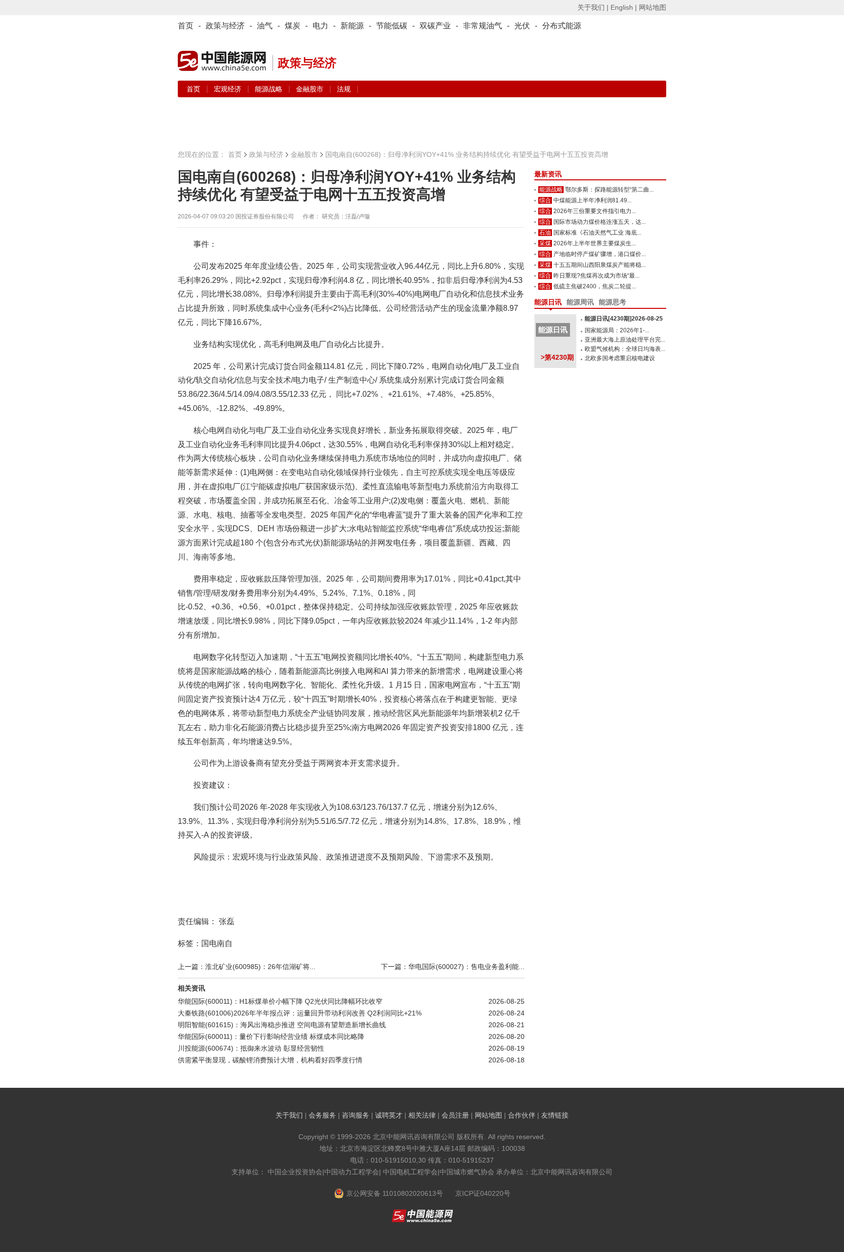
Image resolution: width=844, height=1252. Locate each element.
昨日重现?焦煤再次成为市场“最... (596, 275)
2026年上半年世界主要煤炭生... (594, 243)
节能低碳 (391, 26)
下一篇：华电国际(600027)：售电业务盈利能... (453, 967)
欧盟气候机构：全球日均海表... (625, 348)
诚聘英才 (388, 1115)
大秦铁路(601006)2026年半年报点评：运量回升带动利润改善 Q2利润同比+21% (300, 1013)
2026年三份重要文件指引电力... (594, 211)
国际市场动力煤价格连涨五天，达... (599, 221)
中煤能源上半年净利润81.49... (592, 200)
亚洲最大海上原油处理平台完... (625, 339)
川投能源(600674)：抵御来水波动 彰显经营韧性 (251, 1048)
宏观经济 (228, 89)
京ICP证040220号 (482, 1193)
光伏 (522, 26)
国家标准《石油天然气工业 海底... (597, 232)
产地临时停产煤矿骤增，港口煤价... (599, 254)
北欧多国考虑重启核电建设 (620, 358)
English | (624, 7)
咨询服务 (355, 1115)
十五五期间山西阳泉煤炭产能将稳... (599, 264)
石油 (545, 232)
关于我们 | (593, 7)
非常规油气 (482, 26)
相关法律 (422, 1115)
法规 (344, 89)
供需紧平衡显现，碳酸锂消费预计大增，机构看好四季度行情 (270, 1060)
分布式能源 (561, 26)
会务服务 (322, 1115)
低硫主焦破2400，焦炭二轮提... (594, 286)
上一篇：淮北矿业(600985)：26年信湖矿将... (247, 967)
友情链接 (555, 1115)
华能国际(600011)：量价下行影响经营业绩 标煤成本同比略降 (271, 1036)
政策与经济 (225, 26)
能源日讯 (548, 302)
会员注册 (455, 1115)
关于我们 (289, 1115)
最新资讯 (548, 174)
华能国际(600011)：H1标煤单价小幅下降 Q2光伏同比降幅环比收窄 (280, 1001)
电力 (320, 26)
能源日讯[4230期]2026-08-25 (624, 318)
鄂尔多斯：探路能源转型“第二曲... (609, 189)
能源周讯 (580, 302)
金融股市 (310, 89)
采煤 (545, 243)
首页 (185, 26)
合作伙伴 (521, 1115)
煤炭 (292, 26)
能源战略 (269, 89)
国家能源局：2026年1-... (617, 330)
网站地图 (652, 7)
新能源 (352, 26)
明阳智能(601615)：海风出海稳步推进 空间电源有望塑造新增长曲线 (282, 1025)
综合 (545, 200)
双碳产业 (435, 26)
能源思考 (612, 302)
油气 (265, 26)
